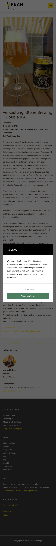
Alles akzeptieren (28, 296)
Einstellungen (28, 289)
